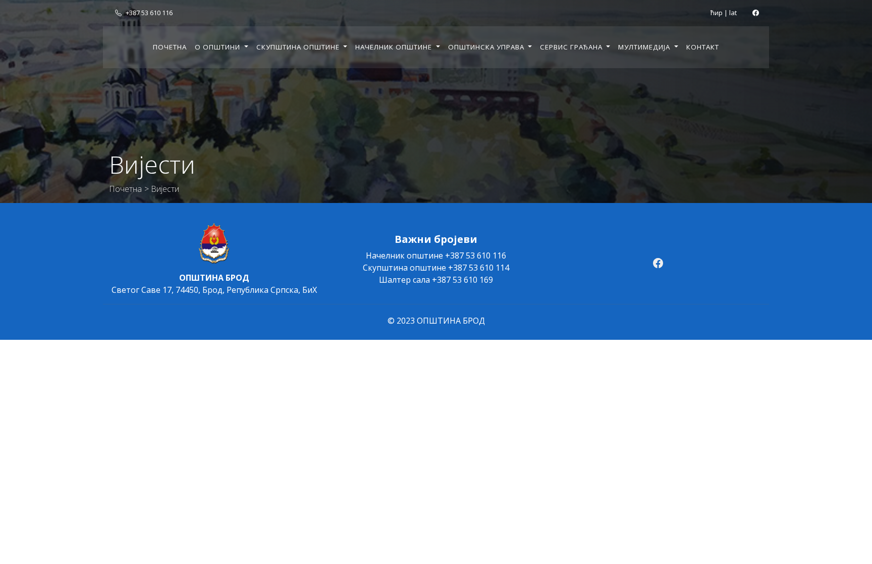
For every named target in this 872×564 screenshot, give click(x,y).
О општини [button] (218, 47)
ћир (717, 12)
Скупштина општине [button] (299, 47)
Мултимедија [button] (645, 47)
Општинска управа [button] (487, 47)
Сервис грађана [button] (572, 47)
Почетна (170, 47)
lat (733, 12)
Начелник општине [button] (394, 47)
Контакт (702, 47)
